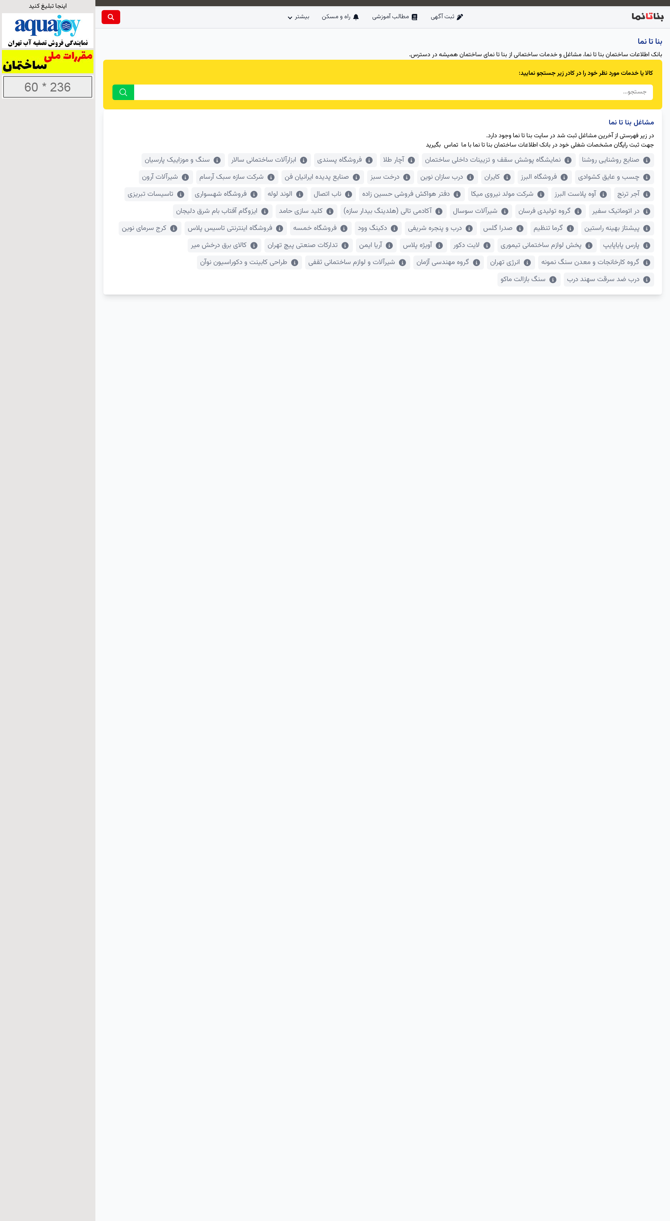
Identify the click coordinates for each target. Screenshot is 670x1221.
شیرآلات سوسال (475, 211)
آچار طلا (393, 160)
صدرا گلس (498, 228)
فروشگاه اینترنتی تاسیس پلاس (230, 228)
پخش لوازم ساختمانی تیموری (541, 245)
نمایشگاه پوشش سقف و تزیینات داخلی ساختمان (493, 160)
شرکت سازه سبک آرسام (231, 177)
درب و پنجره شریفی (435, 228)
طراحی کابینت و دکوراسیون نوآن (243, 262)
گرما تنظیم (548, 228)
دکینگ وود (372, 228)
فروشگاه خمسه (315, 228)
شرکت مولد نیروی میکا (502, 194)
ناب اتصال (327, 194)
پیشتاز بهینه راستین (611, 228)
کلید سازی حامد (301, 211)
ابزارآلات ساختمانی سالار (263, 160)
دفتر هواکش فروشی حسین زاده (406, 194)
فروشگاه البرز (539, 177)
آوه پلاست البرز (575, 194)
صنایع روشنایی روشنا (610, 160)
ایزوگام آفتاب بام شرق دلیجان (216, 211)
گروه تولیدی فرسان (544, 211)
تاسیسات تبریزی (150, 194)
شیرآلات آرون (160, 177)
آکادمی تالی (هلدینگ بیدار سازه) (388, 211)
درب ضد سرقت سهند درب (603, 279)
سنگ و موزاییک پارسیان (177, 160)
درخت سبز (384, 177)
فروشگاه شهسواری (221, 194)
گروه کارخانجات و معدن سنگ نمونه (590, 262)
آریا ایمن (370, 245)
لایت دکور (466, 245)
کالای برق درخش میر (219, 245)
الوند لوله (280, 194)
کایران (492, 177)
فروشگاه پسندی (339, 160)
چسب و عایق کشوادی (608, 177)
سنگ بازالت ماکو (523, 279)
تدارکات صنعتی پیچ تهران (303, 245)
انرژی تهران (505, 262)
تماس (451, 145)
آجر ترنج (628, 194)
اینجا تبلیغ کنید (48, 6)
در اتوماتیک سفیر (615, 211)
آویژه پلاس (417, 245)
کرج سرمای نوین (144, 228)
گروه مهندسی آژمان (442, 262)
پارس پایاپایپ (621, 245)
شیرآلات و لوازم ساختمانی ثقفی (351, 262)
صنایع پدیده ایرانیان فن (317, 177)
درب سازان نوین (441, 177)
